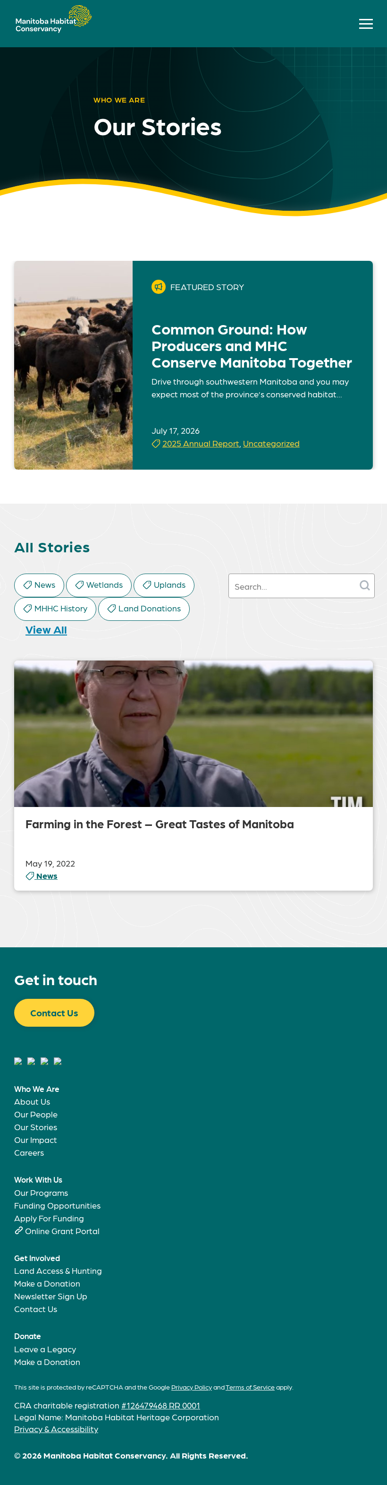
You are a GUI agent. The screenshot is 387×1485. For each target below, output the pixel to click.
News (44, 584)
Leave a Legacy (45, 1348)
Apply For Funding (49, 1217)
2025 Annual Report (200, 443)
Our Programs (41, 1192)
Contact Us (54, 1012)
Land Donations (149, 607)
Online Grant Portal (62, 1230)
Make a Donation (47, 1283)
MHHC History (60, 607)
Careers (29, 1152)
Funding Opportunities (57, 1205)
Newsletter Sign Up (50, 1295)
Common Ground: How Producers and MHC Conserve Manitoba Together (251, 344)
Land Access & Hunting (58, 1270)
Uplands (169, 584)
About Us (32, 1101)
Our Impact (35, 1139)
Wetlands (104, 584)
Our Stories (35, 1126)
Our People (36, 1113)
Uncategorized (271, 443)
